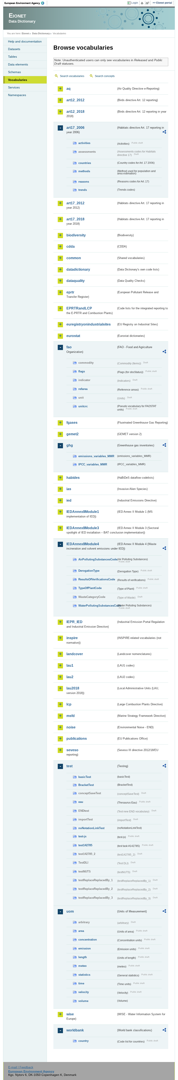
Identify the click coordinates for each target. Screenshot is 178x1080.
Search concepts (105, 76)
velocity (83, 992)
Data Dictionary (41, 33)
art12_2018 (75, 111)
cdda (70, 246)
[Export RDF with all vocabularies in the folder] (164, 132)
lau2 (69, 677)
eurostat (73, 336)
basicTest (84, 777)
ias (68, 489)
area (81, 931)
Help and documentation (25, 41)
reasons (83, 181)
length (82, 957)
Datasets (14, 49)
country (83, 1040)
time (81, 983)
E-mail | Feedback (20, 1067)
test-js (82, 836)
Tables (12, 56)
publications (76, 738)
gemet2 (72, 434)
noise (71, 727)
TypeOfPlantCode (90, 588)
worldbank (75, 1030)
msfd (70, 716)
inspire (72, 638)
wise (70, 1014)
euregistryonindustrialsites (88, 324)
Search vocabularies (72, 76)
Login (134, 3)
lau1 (69, 665)
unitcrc (83, 406)
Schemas (14, 72)
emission (84, 948)
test (69, 766)
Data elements (18, 64)
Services (14, 87)
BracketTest (86, 785)
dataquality (75, 281)
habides (73, 477)
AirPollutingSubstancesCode (97, 559)
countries (84, 163)
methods (84, 171)
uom (70, 911)
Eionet (25, 33)
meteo (82, 965)
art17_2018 (75, 219)
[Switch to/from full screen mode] (148, 3)
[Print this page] (142, 3)
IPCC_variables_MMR (92, 464)
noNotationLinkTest (91, 828)
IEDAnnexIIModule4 (82, 544)
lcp (68, 704)
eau (80, 801)
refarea (82, 389)
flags (81, 371)
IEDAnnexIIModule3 (82, 528)
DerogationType (88, 570)
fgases (71, 422)
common (73, 258)
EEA (26, 3)
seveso (72, 750)
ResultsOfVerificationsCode (96, 579)
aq (68, 88)
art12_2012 (75, 100)
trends (82, 189)
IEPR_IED (74, 622)
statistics (84, 974)
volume (83, 1001)
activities (84, 143)
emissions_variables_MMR (96, 456)
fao (69, 347)
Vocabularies (17, 80)
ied (68, 500)
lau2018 (72, 688)
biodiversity (76, 235)
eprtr (70, 292)
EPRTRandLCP (79, 308)
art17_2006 (75, 127)
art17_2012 (75, 203)
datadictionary (78, 269)
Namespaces (17, 95)
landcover (74, 654)
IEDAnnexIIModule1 (82, 512)
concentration (87, 939)
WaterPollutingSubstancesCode (97, 605)
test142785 (85, 845)
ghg (69, 445)
